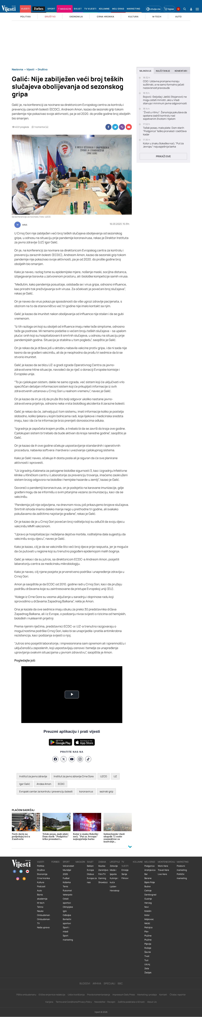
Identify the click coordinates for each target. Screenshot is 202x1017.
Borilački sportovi (67, 921)
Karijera (49, 1001)
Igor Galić (24, 784)
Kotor (147, 915)
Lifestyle (115, 861)
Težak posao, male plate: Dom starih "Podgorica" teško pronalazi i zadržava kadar (165, 131)
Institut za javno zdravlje (33, 776)
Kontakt (163, 994)
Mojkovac (149, 919)
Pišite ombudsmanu (26, 994)
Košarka (67, 882)
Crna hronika (43, 878)
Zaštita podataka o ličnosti (131, 1001)
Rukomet (67, 890)
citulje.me (155, 9)
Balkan (90, 865)
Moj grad (149, 861)
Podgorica (149, 865)
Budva (147, 886)
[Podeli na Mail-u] (129, 127)
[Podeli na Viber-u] (122, 127)
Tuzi (146, 960)
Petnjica (148, 927)
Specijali (109, 983)
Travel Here (163, 870)
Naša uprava (43, 927)
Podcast (41, 886)
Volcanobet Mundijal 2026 (68, 870)
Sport (66, 861)
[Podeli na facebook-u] (108, 127)
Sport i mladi (66, 929)
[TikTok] (88, 759)
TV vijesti (125, 863)
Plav (146, 931)
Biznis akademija (42, 896)
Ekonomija (42, 874)
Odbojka (67, 915)
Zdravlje (114, 865)
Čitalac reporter (178, 994)
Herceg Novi (148, 904)
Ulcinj (147, 964)
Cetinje (148, 890)
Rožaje (147, 947)
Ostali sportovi (67, 900)
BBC (120, 983)
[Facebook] (55, 759)
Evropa (90, 870)
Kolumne (138, 861)
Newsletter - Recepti (104, 1001)
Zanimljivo (103, 870)
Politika (40, 865)
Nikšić (147, 923)
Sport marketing (68, 937)
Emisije (125, 870)
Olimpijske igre (68, 908)
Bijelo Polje (149, 882)
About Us (152, 1001)
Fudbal (66, 878)
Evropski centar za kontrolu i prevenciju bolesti (46, 791)
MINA (24, 225)
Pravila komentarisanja (98, 994)
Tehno (40, 906)
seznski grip (106, 791)
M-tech (40, 902)
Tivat (146, 956)
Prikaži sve (163, 156)
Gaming (102, 878)
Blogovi (85, 983)
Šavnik (147, 952)
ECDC (61, 784)
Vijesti (40, 861)
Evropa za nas (92, 880)
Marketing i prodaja (147, 994)
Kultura (40, 882)
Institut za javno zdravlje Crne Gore (74, 776)
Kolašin (147, 911)
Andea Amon (44, 784)
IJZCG (103, 776)
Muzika (101, 865)
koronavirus (86, 791)
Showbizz (103, 882)
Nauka (40, 911)
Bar (146, 874)
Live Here (162, 874)
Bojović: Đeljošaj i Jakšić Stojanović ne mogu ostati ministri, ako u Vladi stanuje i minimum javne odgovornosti (165, 100)
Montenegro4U (166, 861)
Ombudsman (43, 915)
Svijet (90, 861)
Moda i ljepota (113, 872)
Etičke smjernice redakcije (52, 994)
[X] (64, 759)
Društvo (41, 870)
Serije (124, 874)
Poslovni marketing (182, 867)
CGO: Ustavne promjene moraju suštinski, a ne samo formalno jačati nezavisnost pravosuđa (163, 84)
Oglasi (171, 9)
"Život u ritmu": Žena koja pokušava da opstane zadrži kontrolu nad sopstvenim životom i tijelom (165, 116)
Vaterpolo (67, 894)
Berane (148, 878)
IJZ (115, 776)
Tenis (65, 886)
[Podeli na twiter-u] (115, 127)
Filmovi (125, 878)
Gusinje (148, 898)
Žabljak (148, 972)
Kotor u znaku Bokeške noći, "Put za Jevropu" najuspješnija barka (163, 145)
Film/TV (102, 874)
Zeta (146, 968)
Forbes (55, 861)
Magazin (80, 861)
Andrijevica (149, 870)
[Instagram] (80, 759)
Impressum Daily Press (124, 994)
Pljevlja (147, 943)
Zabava (102, 861)
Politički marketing (182, 876)
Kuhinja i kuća (114, 880)
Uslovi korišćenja (76, 994)
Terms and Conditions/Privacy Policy (74, 1001)
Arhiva (97, 983)
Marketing (183, 861)
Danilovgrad (150, 894)
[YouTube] (72, 759)
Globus (90, 874)
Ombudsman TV (43, 921)
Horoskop (114, 890)
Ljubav (113, 886)
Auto (39, 890)
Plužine (148, 935)
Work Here (163, 865)
